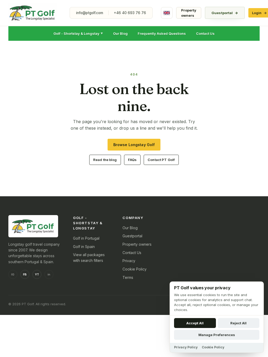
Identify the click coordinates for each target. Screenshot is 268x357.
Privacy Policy (186, 347)
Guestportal (224, 13)
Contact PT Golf (161, 160)
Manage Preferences (216, 335)
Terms (127, 277)
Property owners (188, 13)
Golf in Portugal (86, 238)
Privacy (128, 260)
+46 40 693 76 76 (130, 13)
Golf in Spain (84, 246)
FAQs (132, 160)
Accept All (195, 323)
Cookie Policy (134, 269)
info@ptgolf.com (89, 13)
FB (25, 274)
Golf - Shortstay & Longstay (78, 33)
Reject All (238, 323)
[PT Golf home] (32, 13)
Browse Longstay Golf (134, 144)
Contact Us (205, 33)
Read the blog (105, 160)
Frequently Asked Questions (162, 33)
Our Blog (120, 33)
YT (37, 274)
